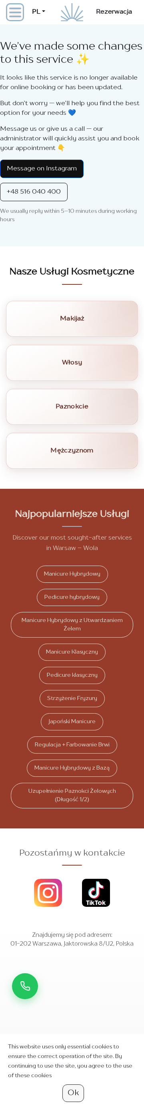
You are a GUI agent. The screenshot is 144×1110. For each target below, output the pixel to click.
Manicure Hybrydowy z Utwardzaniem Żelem (72, 625)
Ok (73, 1093)
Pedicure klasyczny (72, 675)
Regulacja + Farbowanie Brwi (72, 745)
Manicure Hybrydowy (72, 574)
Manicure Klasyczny (72, 652)
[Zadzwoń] (25, 986)
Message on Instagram (42, 169)
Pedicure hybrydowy (72, 597)
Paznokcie (72, 407)
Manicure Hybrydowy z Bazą (72, 768)
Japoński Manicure (72, 721)
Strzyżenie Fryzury (72, 698)
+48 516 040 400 (34, 192)
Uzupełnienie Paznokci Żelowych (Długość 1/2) (72, 795)
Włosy (72, 363)
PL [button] (36, 12)
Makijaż (72, 319)
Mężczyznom (71, 451)
